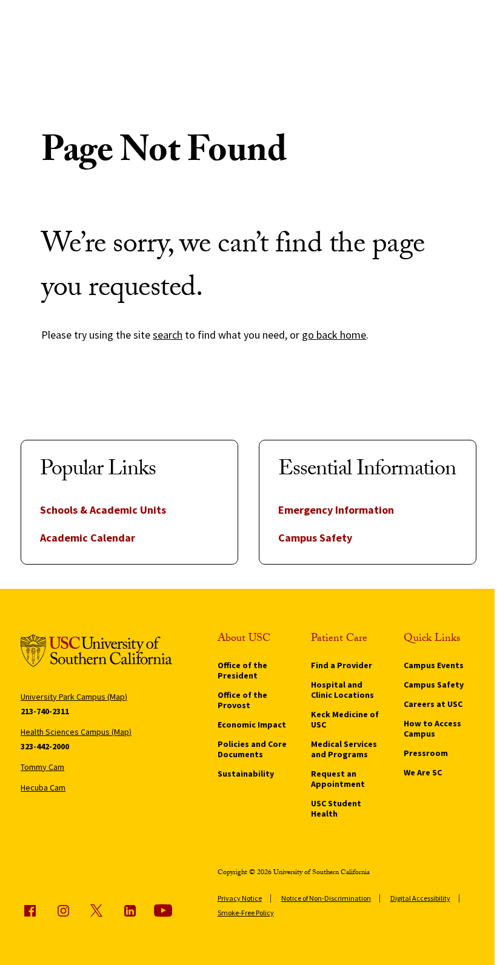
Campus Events (434, 665)
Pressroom (426, 753)
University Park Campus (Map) (74, 696)
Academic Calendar (87, 538)
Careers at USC (433, 703)
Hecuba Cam (43, 787)
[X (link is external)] (96, 910)
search (167, 335)
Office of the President (242, 670)
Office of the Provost (242, 700)
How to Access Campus (432, 728)
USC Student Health (336, 808)
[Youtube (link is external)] (163, 910)
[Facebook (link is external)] (30, 910)
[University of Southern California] (96, 652)
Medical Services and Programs (344, 749)
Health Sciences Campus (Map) (76, 731)
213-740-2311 (45, 711)
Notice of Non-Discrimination (326, 898)
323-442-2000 (45, 746)
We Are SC (423, 772)
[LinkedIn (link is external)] (130, 910)
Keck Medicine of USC (345, 719)
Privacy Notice (240, 898)
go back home (334, 335)
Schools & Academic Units (103, 510)
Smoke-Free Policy (246, 912)
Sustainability (246, 773)
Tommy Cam (42, 766)
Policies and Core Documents (252, 749)
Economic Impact (252, 724)
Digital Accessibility (420, 898)
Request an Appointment (338, 778)
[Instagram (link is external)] (63, 910)
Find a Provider (341, 665)
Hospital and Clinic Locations (342, 689)
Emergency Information (336, 510)
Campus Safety (315, 538)
